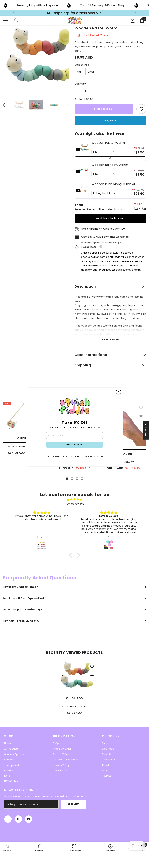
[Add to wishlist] (141, 111)
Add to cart (104, 111)
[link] (84, 149)
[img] (74, 501)
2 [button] (72, 480)
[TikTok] (28, 821)
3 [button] (77, 480)
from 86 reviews (74, 505)
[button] (4, 107)
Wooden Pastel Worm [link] (108, 144)
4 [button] (82, 480)
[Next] (135, 14)
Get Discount (74, 444)
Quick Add (25, 440)
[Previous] (13, 14)
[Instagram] (18, 821)
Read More (110, 341)
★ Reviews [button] (146, 430)
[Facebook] (8, 821)
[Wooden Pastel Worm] (74, 678)
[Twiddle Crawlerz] (123, 426)
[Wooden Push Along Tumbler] (26, 419)
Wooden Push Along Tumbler (25, 448)
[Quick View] (141, 417)
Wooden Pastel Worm (74, 708)
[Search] (16, 22)
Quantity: (80, 85)
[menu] (5, 22)
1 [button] (67, 480)
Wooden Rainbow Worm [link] (109, 167)
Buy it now (110, 122)
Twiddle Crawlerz (123, 463)
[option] (74, 13)
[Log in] (133, 22)
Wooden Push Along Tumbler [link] (113, 186)
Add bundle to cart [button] (110, 220)
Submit (73, 806)
